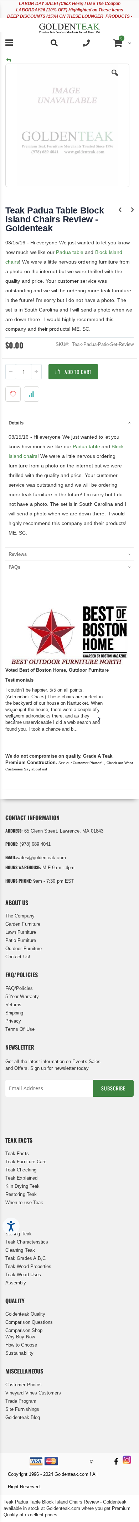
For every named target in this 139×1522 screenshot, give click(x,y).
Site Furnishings (22, 1409)
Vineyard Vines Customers (33, 1393)
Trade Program (20, 1401)
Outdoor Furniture (23, 948)
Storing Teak (18, 1233)
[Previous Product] (119, 210)
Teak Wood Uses (23, 1274)
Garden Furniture (22, 924)
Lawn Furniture (20, 932)
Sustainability (19, 1353)
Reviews (18, 554)
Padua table (69, 252)
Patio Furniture (20, 940)
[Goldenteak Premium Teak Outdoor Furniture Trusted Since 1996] (69, 25)
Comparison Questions (29, 1322)
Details (16, 423)
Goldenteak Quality (25, 1314)
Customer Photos (23, 1384)
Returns (13, 1004)
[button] (115, 78)
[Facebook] (116, 1462)
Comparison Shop (23, 1330)
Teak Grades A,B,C (25, 1258)
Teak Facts (17, 1153)
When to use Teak (24, 1202)
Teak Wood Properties (28, 1266)
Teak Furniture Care (25, 1161)
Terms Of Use (20, 1029)
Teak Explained (21, 1178)
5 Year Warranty (22, 996)
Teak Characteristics (26, 1242)
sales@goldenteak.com (41, 857)
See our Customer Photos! (80, 763)
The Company (20, 916)
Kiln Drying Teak (22, 1186)
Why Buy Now (20, 1336)
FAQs (14, 567)
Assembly (15, 1282)
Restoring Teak (21, 1194)
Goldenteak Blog (22, 1417)
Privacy (13, 1021)
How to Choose (21, 1345)
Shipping (14, 1012)
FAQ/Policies (19, 988)
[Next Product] (132, 210)
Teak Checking (20, 1169)
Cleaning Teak (20, 1250)
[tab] (69, 422)
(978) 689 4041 (35, 844)
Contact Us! (17, 956)
